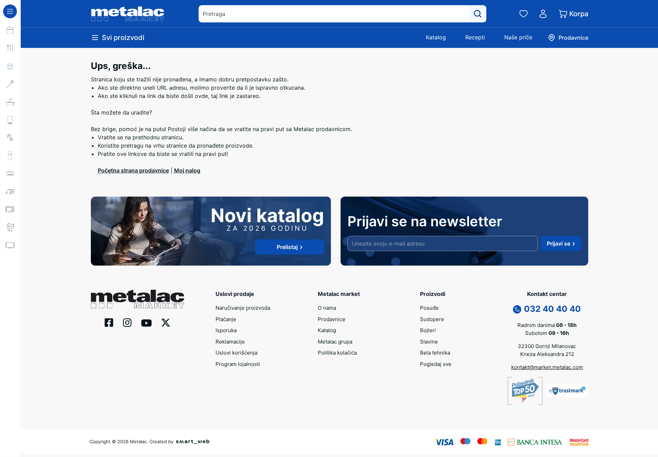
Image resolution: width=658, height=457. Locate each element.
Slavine (429, 341)
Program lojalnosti (238, 364)
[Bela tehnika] (10, 155)
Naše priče (518, 37)
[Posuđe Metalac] (10, 30)
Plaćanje (226, 319)
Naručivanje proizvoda (243, 308)
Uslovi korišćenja (236, 352)
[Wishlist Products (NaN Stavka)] (523, 14)
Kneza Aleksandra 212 (547, 354)
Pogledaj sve (435, 364)
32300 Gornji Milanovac (547, 346)
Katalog (436, 37)
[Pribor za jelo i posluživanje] (10, 48)
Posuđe (429, 308)
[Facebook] (109, 322)
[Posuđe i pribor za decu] (10, 65)
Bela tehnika (435, 352)
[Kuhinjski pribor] (10, 83)
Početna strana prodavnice (133, 170)
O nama (327, 308)
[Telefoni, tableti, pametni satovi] (10, 263)
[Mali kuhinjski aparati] (10, 209)
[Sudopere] (10, 101)
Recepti (475, 37)
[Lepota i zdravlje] (10, 227)
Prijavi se (558, 243)
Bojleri (428, 330)
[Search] (477, 13)
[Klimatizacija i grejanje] (10, 173)
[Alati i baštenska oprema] (10, 317)
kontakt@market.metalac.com (547, 367)
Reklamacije (230, 341)
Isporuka (226, 330)
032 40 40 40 (552, 309)
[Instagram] (127, 322)
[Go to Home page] (128, 14)
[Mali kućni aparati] (10, 191)
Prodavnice (331, 319)
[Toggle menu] (10, 11)
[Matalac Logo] (137, 298)
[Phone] (517, 309)
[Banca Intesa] (535, 441)
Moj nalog (187, 170)
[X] (165, 322)
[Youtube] (146, 322)
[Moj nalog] (543, 14)
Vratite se (110, 137)
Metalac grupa (335, 341)
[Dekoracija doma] (10, 299)
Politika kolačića (337, 352)
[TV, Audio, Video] (10, 245)
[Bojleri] (10, 119)
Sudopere (432, 319)
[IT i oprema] (10, 281)
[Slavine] (10, 137)
